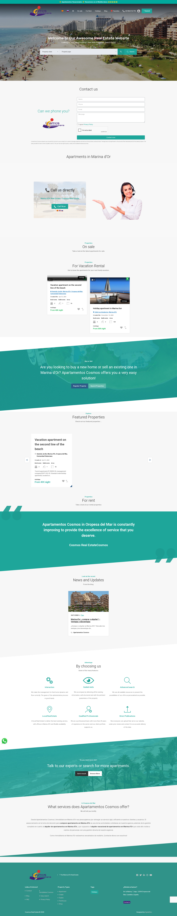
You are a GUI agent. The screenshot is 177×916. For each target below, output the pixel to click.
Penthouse (62, 899)
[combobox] (49, 50)
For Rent (89, 9)
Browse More (95, 772)
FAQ (27, 897)
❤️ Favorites (115, 9)
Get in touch (81, 772)
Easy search (45, 894)
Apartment (62, 890)
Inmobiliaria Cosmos (46, 890)
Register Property (79, 384)
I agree (86, 123)
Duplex (61, 896)
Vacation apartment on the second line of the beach (65, 284)
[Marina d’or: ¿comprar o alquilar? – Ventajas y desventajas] (88, 599)
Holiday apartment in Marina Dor (107, 306)
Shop (61, 902)
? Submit (147, 9)
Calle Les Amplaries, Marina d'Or (105, 310)
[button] (60, 204)
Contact (29, 889)
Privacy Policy (45, 897)
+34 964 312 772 (130, 9)
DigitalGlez (148, 910)
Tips (82, 613)
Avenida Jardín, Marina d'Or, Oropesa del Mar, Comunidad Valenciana (66, 291)
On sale (79, 9)
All (73, 9)
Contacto (127, 900)
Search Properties (97, 384)
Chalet (61, 893)
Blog (105, 9)
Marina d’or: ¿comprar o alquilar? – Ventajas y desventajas (85, 618)
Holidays (98, 9)
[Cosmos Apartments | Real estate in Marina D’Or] (40, 13)
